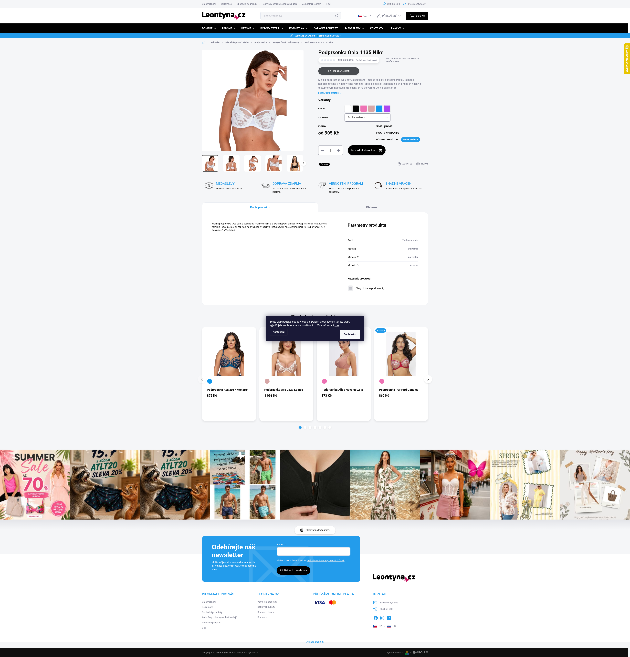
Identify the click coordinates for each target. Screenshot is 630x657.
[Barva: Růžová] (324, 381)
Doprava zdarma (265, 612)
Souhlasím (350, 334)
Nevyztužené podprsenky (370, 288)
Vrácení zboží (209, 4)
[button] (300, 427)
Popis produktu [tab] (260, 207)
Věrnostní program (311, 4)
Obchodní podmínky (247, 4)
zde (337, 325)
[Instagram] (382, 617)
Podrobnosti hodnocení (366, 60)
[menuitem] (209, 28)
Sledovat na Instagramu (318, 530)
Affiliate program (315, 641)
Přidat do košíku (363, 150)
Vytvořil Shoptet (395, 652)
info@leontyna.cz (389, 602)
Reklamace (226, 4)
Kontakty (262, 617)
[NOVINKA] (401, 354)
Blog (328, 4)
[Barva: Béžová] (267, 381)
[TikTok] (388, 617)
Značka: (392, 61)
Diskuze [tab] (371, 207)
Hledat (336, 15)
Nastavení (278, 332)
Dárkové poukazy (266, 607)
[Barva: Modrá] (209, 381)
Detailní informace (328, 93)
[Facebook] (375, 617)
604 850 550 (386, 609)
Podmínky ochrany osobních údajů (279, 4)
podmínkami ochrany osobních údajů (326, 560)
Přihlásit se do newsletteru (293, 570)
